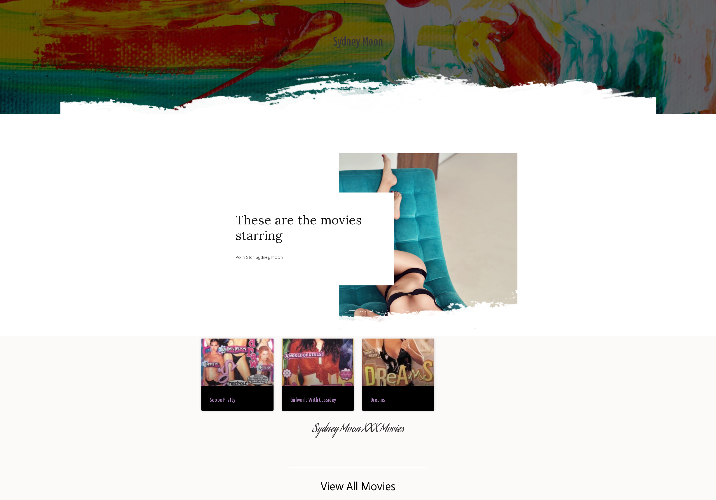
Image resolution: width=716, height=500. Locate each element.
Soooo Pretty (222, 400)
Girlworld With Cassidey (313, 400)
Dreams (378, 400)
